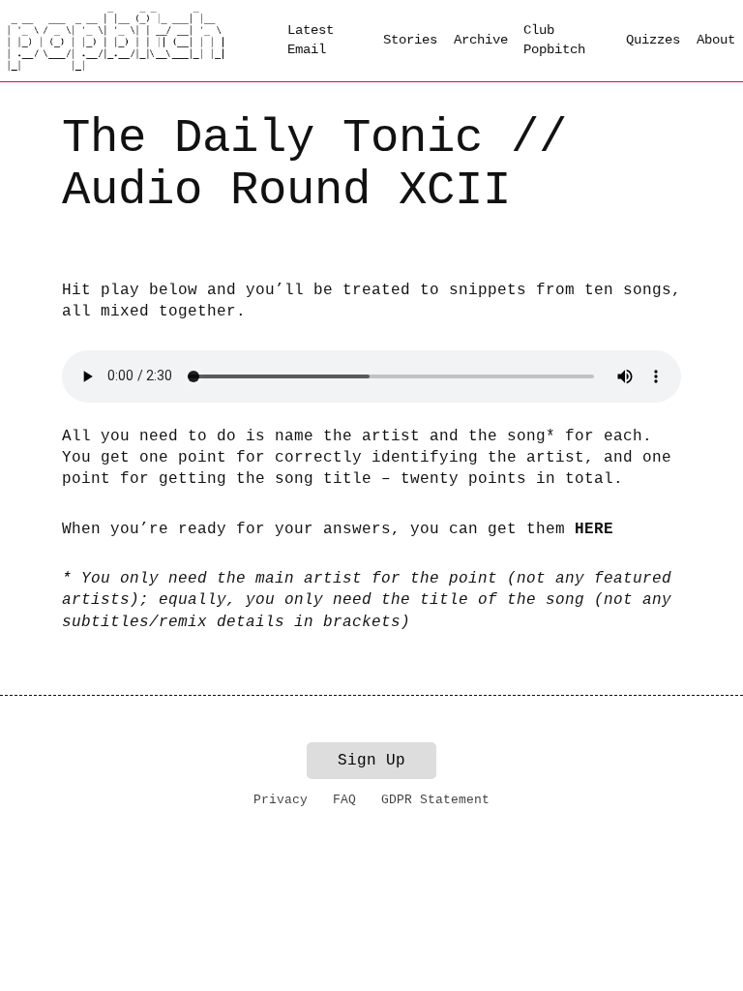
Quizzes (653, 39)
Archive (481, 39)
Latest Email (310, 39)
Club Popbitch (554, 39)
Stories (410, 39)
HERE (594, 529)
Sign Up (371, 760)
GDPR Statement (435, 800)
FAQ (344, 800)
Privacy (280, 800)
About (716, 39)
